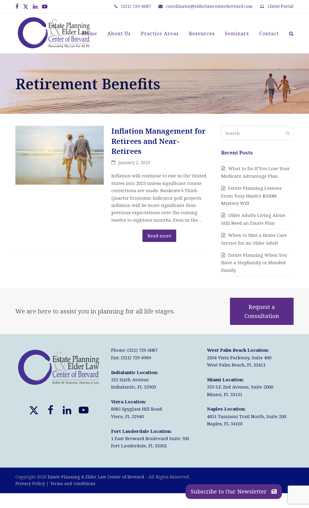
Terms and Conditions (72, 483)
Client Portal (281, 6)
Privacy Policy (30, 483)
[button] (291, 33)
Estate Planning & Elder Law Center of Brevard (96, 477)
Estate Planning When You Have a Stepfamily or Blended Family (254, 262)
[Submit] (287, 133)
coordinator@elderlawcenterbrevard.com (209, 6)
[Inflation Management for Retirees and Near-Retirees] (59, 155)
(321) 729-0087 (136, 6)
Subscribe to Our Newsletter (229, 491)
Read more (159, 236)
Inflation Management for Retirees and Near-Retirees (158, 141)
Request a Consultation (261, 311)
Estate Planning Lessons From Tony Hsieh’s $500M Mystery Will (251, 195)
